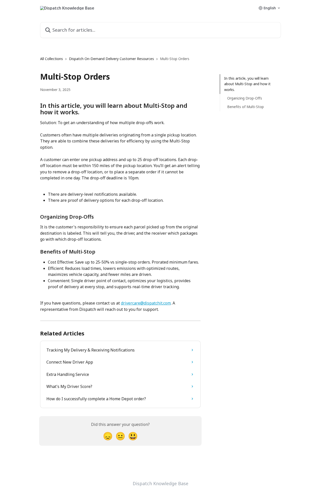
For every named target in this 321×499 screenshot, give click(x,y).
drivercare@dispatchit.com (146, 303)
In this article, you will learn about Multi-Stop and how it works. (247, 84)
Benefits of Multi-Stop (245, 106)
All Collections (51, 58)
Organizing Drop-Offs (244, 98)
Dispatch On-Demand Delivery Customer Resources (111, 58)
